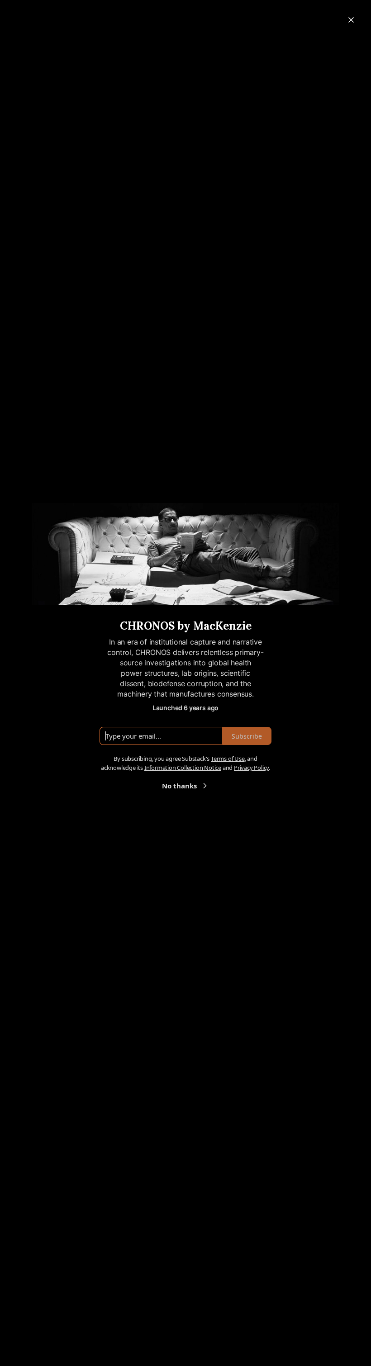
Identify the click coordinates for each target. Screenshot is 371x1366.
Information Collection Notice (182, 768)
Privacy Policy (251, 768)
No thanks (179, 785)
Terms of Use (228, 758)
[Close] (351, 20)
